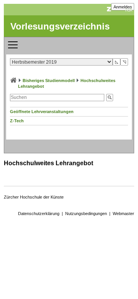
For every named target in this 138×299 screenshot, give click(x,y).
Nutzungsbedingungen (86, 213)
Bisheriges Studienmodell (49, 80)
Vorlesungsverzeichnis (60, 26)
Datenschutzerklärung (38, 213)
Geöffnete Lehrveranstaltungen (42, 111)
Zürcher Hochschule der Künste (34, 197)
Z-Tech (17, 120)
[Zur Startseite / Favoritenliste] (13, 80)
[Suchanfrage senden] (109, 97)
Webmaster (123, 213)
